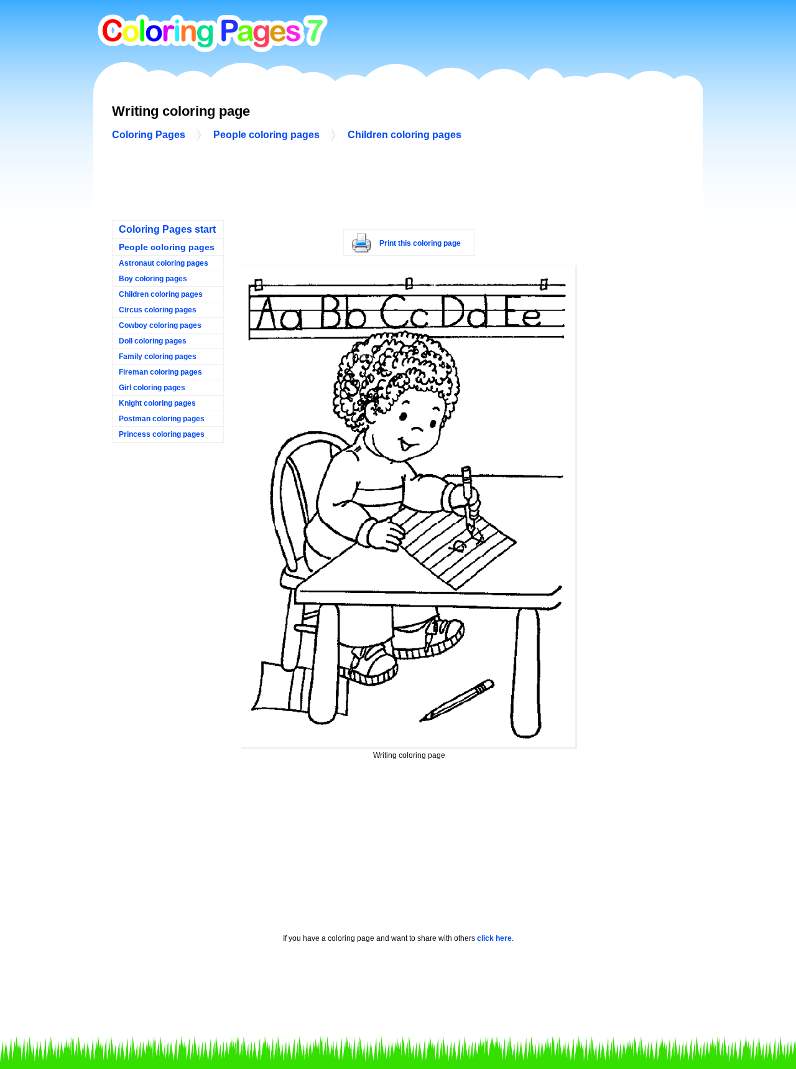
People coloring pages (266, 134)
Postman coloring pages (162, 418)
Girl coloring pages (152, 387)
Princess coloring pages (162, 434)
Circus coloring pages (158, 310)
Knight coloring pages (157, 403)
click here (494, 938)
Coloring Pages (148, 134)
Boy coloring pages (153, 278)
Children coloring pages (404, 134)
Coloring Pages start (167, 229)
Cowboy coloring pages (160, 325)
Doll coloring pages (153, 341)
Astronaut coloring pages (163, 263)
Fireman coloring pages (160, 372)
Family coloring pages (158, 356)
